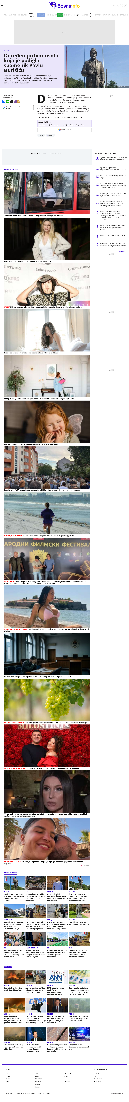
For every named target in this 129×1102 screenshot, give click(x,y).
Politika (24, 15)
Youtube (98, 1081)
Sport (60, 15)
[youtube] (125, 5)
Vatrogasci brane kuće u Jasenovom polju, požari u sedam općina (79, 1018)
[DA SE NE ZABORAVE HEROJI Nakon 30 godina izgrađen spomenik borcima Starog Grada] (57, 911)
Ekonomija (68, 15)
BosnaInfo (9, 95)
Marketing (19, 1093)
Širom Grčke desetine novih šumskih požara (13, 989)
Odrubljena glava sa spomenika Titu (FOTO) (79, 923)
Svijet (54, 15)
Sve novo (122, 251)
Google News (66, 130)
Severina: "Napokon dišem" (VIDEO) (112, 236)
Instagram (98, 1079)
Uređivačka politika (44, 1093)
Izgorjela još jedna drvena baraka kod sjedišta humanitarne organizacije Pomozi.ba (113, 160)
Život (105, 15)
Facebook (98, 1073)
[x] (117, 5)
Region (48, 15)
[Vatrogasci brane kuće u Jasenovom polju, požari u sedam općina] (79, 1005)
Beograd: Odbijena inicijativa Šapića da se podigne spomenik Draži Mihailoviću (57, 897)
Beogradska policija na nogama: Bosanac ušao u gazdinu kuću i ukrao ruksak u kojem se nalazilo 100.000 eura (79, 991)
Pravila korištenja (30, 1093)
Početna (4, 15)
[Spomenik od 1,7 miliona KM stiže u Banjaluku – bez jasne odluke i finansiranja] (35, 883)
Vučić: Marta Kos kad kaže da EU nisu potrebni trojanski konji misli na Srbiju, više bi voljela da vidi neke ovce (35, 1019)
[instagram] (121, 5)
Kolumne (114, 15)
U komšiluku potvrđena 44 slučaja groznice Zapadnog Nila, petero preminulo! (57, 1048)
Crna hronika (32, 15)
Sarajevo (77, 15)
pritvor (41, 135)
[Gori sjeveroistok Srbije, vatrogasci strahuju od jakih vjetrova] (14, 1034)
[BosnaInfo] (64, 5)
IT (109, 15)
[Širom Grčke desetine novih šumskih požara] (14, 977)
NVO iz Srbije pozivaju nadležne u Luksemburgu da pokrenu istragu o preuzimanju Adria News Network (57, 991)
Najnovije (12, 15)
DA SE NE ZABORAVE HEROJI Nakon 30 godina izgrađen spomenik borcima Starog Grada (57, 925)
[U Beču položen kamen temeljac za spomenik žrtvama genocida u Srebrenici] (57, 939)
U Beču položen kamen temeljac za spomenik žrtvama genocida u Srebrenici (57, 953)
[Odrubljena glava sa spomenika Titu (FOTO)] (79, 911)
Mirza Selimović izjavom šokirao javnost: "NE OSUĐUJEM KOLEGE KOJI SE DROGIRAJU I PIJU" (113, 185)
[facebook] (113, 5)
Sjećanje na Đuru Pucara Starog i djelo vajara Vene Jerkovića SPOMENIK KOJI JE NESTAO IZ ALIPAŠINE (14, 925)
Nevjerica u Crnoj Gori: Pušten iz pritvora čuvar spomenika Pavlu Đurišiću (14, 897)
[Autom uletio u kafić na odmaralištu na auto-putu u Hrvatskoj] (35, 977)
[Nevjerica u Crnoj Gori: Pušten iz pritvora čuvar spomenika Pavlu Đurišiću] (14, 883)
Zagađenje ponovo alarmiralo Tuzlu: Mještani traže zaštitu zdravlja (113, 194)
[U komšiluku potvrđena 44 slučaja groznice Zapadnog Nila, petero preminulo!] (57, 1034)
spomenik (50, 135)
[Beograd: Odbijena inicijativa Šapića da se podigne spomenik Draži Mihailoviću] (57, 883)
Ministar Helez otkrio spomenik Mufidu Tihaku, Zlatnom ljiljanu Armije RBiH (14, 953)
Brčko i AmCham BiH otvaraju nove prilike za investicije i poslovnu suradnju (112, 228)
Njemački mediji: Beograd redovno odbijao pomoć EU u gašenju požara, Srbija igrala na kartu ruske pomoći (13, 1019)
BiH (18, 15)
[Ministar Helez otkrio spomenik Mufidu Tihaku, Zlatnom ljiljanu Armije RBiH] (14, 939)
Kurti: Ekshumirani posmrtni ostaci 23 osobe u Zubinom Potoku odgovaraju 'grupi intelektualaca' (34, 1048)
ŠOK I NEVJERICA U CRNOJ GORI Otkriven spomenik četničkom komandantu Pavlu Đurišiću (78, 897)
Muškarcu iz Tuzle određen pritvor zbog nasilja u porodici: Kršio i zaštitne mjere (35, 953)
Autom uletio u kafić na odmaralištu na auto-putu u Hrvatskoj (35, 990)
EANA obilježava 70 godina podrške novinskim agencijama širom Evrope (113, 244)
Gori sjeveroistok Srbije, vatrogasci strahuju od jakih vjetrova (14, 1047)
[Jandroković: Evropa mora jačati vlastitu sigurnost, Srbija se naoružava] (57, 1005)
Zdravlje (40, 15)
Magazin (85, 15)
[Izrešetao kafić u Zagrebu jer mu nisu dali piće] (79, 1034)
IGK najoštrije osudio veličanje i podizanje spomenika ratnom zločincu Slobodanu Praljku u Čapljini (78, 953)
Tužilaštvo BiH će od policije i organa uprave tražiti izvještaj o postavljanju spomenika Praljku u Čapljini (35, 925)
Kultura (98, 15)
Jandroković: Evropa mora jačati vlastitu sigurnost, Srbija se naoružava (55, 1019)
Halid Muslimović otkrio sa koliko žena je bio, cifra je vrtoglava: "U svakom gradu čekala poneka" (112, 203)
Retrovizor (123, 15)
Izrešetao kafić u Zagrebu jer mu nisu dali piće (79, 1047)
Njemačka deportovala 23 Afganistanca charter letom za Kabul (113, 169)
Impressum (9, 1093)
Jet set (91, 15)
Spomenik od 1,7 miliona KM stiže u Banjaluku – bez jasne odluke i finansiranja (35, 897)
